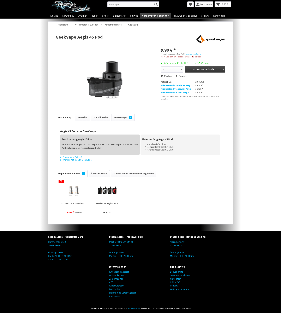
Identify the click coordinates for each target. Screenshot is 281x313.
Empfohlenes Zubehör (71, 173)
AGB (111, 282)
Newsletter (175, 278)
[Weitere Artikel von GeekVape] (210, 40)
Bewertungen (122, 117)
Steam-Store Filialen (180, 275)
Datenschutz (115, 289)
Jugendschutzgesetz (119, 271)
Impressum (114, 296)
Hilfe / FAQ (175, 282)
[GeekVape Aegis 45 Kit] (107, 190)
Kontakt (174, 285)
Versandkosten (116, 275)
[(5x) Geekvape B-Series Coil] (74, 190)
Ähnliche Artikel (99, 173)
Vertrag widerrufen (179, 289)
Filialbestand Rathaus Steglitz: (176, 92)
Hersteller (83, 117)
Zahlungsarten (116, 278)
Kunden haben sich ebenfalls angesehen (133, 173)
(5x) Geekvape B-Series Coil (74, 203)
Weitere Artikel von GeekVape (77, 159)
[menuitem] (133, 4)
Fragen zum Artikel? (72, 157)
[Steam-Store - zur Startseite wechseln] (71, 6)
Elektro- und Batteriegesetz (122, 292)
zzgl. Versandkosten (194, 54)
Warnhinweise (101, 117)
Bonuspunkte (176, 271)
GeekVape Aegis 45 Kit (107, 203)
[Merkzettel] (190, 4)
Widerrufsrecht (116, 285)
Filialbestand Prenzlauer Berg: (176, 85)
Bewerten (183, 76)
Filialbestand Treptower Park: (176, 88)
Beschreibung (65, 117)
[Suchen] (156, 4)
